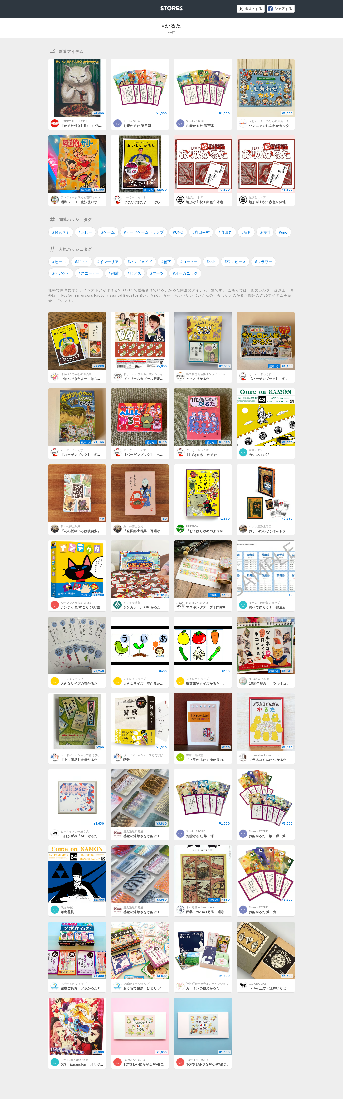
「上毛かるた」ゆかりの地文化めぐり (214, 760)
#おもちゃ (61, 232)
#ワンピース (235, 261)
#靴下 (166, 261)
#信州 (265, 232)
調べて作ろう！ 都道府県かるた (274, 607)
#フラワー (263, 261)
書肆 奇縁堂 (194, 755)
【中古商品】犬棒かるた (79, 760)
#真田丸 (225, 232)
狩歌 (126, 760)
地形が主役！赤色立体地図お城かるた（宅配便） (286, 202)
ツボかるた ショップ (74, 983)
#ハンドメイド (140, 261)
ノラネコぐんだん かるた (268, 760)
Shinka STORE (132, 121)
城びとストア (194, 197)
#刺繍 (114, 273)
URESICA (192, 526)
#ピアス (134, 273)
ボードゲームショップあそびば (80, 755)
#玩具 (246, 232)
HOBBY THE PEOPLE (74, 121)
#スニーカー (89, 273)
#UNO (178, 232)
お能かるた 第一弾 (263, 912)
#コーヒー (189, 261)
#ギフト (81, 261)
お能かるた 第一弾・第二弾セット (276, 836)
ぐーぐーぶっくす (134, 197)
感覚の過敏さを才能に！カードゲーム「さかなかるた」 (165, 912)
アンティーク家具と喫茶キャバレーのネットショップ (95, 197)
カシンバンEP (259, 455)
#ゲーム (108, 232)
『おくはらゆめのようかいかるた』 (213, 531)
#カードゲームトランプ (144, 232)
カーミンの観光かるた (203, 988)
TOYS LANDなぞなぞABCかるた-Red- (152, 1064)
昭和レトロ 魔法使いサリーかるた (87, 202)
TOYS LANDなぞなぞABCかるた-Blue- (216, 1064)
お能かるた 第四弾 (137, 126)
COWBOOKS (257, 983)
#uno (283, 232)
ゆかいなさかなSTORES (76, 602)
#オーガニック (185, 273)
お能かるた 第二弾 (200, 836)
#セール (59, 261)
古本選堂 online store (200, 907)
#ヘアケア (61, 273)
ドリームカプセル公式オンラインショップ (150, 374)
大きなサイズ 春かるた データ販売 (152, 683)
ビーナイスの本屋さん (75, 831)
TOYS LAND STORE (135, 1059)
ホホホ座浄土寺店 (260, 526)
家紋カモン (256, 450)
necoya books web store (265, 755)
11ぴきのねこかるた (201, 455)
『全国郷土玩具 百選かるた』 (146, 531)
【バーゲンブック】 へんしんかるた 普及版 (158, 455)
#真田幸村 (201, 232)
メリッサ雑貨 (131, 602)
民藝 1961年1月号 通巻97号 (209, 912)
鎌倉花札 (67, 912)
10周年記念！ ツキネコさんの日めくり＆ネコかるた (289, 683)
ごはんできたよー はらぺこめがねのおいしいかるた (163, 202)
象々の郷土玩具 (70, 526)
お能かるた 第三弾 (200, 126)
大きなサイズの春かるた (79, 683)
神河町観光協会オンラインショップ (209, 983)
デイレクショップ (72, 678)
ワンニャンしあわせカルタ (269, 126)
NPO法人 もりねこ (260, 678)
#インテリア (108, 261)
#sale (211, 261)
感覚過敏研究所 (133, 831)
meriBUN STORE (197, 602)
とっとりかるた (198, 379)
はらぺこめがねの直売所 (76, 374)
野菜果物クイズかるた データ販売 (213, 683)
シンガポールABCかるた (142, 607)
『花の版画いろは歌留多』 (81, 531)
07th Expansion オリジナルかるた (89, 1064)
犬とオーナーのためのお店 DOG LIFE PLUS (277, 121)
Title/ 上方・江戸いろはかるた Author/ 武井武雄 (287, 988)
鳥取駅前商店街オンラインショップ (209, 374)
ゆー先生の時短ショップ (264, 602)
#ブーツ (157, 273)
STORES (163, 7)
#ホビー (85, 232)
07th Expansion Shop (74, 1059)
